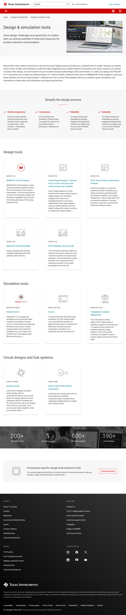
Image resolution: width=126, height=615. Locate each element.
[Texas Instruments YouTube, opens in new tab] (85, 561)
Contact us (70, 507)
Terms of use (60, 605)
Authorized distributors (12, 570)
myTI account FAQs (73, 533)
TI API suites (8, 552)
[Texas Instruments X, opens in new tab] (85, 553)
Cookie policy (21, 605)
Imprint (100, 605)
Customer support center (76, 520)
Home (5, 17)
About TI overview (10, 507)
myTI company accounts (12, 556)
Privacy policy (34, 605)
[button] (5, 11)
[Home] (16, 4)
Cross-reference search (75, 516)
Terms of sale (47, 605)
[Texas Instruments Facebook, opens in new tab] (76, 553)
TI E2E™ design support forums (78, 511)
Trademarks (73, 605)
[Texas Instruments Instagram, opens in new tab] (67, 553)
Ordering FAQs (9, 565)
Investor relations (10, 529)
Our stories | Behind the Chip (14, 520)
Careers (6, 511)
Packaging (70, 524)
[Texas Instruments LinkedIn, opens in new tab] (67, 561)
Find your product (108, 471)
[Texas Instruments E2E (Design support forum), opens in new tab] (76, 561)
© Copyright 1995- (12, 610)
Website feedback (87, 605)
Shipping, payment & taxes (13, 561)
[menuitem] (113, 11)
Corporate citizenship (11, 538)
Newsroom (7, 516)
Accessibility (8, 605)
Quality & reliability (73, 529)
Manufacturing (9, 533)
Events (6, 524)
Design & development (19, 17)
